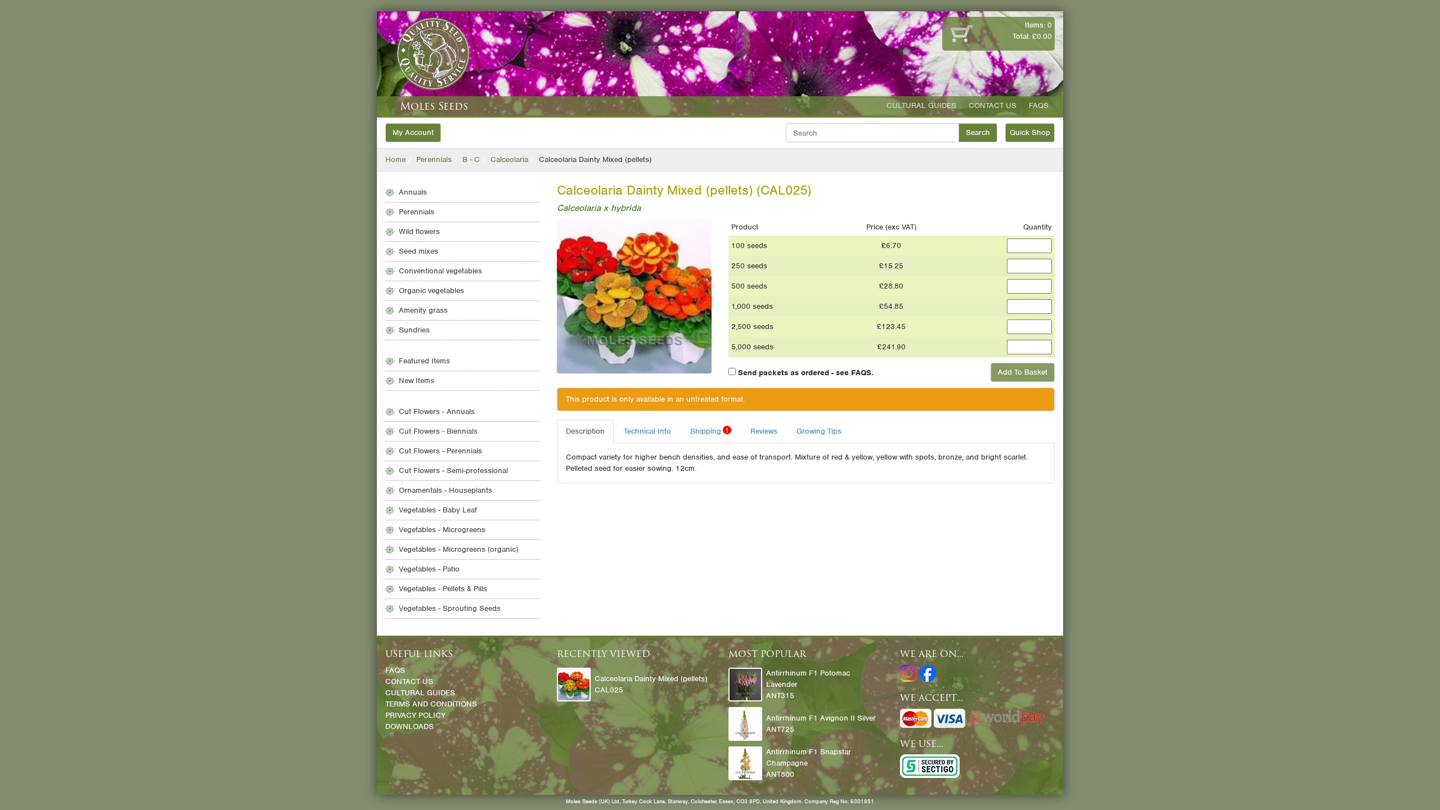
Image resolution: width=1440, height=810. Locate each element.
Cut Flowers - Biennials (438, 431)
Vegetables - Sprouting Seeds (450, 608)
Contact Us (992, 105)
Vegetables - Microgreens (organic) (458, 549)
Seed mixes (418, 251)
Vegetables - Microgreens (442, 529)
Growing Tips (819, 431)
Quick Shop (1030, 132)
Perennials (434, 159)
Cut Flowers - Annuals (437, 411)
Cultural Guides (921, 105)
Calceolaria (509, 159)
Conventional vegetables (440, 271)
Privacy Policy (415, 715)
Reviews (763, 431)
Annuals (413, 192)
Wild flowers (419, 231)
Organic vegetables (431, 290)
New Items (416, 380)
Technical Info (647, 431)
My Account (413, 132)
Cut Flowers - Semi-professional (453, 470)
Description (585, 431)
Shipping (709, 431)
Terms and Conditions (431, 704)
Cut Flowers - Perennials (440, 451)
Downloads (409, 726)
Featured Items (424, 361)
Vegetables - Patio (429, 569)
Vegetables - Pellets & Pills (443, 588)
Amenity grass (423, 310)
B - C (471, 159)
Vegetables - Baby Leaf (438, 510)
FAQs (1038, 105)
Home (395, 159)
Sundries (414, 330)
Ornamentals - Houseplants (445, 490)
